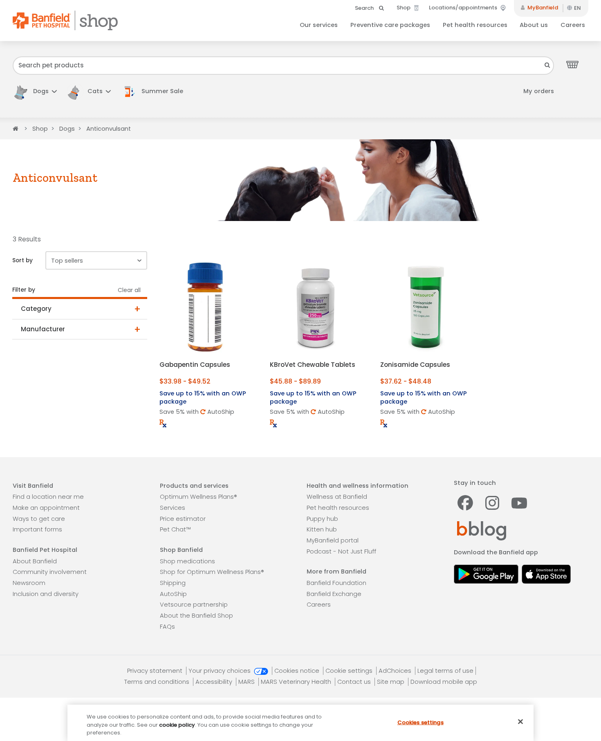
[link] (156, 91)
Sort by (22, 260)
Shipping (173, 583)
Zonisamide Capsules (415, 364)
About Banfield (35, 561)
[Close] (520, 721)
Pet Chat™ (175, 529)
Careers (573, 25)
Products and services (194, 486)
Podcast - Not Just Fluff (341, 551)
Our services (319, 25)
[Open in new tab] (486, 573)
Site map (391, 682)
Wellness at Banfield (337, 497)
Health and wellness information (357, 486)
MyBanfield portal (333, 540)
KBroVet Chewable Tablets (312, 364)
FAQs (167, 627)
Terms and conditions (157, 682)
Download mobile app (443, 682)
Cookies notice (297, 671)
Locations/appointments (463, 7)
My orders (538, 91)
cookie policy (177, 725)
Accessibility (214, 682)
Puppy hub (322, 519)
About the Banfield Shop (196, 616)
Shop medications (187, 561)
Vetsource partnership (194, 604)
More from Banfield (336, 571)
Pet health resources (475, 25)
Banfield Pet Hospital (45, 550)
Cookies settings (420, 722)
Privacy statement (155, 671)
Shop (404, 7)
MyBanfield (542, 7)
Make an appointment (46, 508)
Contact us (354, 682)
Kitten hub (322, 529)
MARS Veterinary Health (297, 682)
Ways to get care (39, 519)
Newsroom (29, 583)
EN (577, 8)
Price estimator (183, 519)
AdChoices (396, 671)
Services (172, 508)
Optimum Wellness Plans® (198, 497)
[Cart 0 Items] (572, 64)
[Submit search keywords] (547, 65)
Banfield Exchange (334, 594)
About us (534, 25)
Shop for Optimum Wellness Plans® (212, 572)
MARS (247, 682)
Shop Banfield (181, 550)
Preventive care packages (390, 25)
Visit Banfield (33, 486)
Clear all (129, 290)
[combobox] (283, 65)
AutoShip (173, 594)
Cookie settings (349, 671)
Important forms (37, 529)
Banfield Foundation (336, 583)
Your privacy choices (220, 671)
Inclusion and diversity (45, 594)
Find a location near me (48, 497)
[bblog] (482, 531)
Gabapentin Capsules (194, 364)
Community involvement (50, 572)
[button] (35, 91)
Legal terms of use (445, 671)
